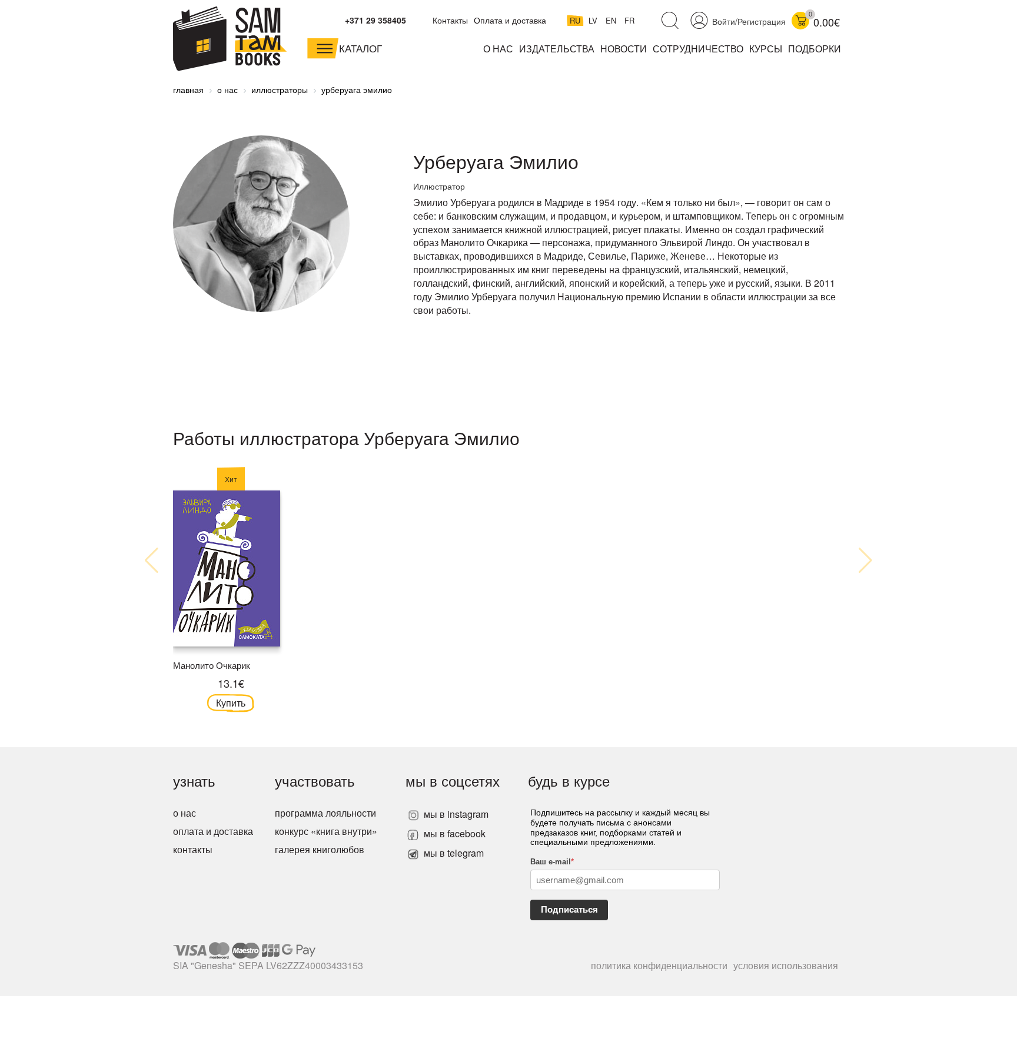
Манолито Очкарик (211, 665)
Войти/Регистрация (749, 21)
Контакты (450, 20)
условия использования (785, 965)
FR (629, 20)
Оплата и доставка (510, 20)
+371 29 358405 (375, 20)
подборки (814, 48)
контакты (192, 849)
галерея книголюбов (319, 849)
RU (576, 20)
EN (612, 20)
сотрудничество (698, 48)
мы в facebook (453, 833)
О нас (498, 48)
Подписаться (569, 909)
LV (594, 20)
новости (623, 48)
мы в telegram (452, 853)
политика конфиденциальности (659, 965)
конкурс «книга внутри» (326, 831)
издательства (556, 48)
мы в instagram (454, 814)
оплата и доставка (213, 831)
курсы (765, 48)
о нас (184, 813)
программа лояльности (325, 813)
